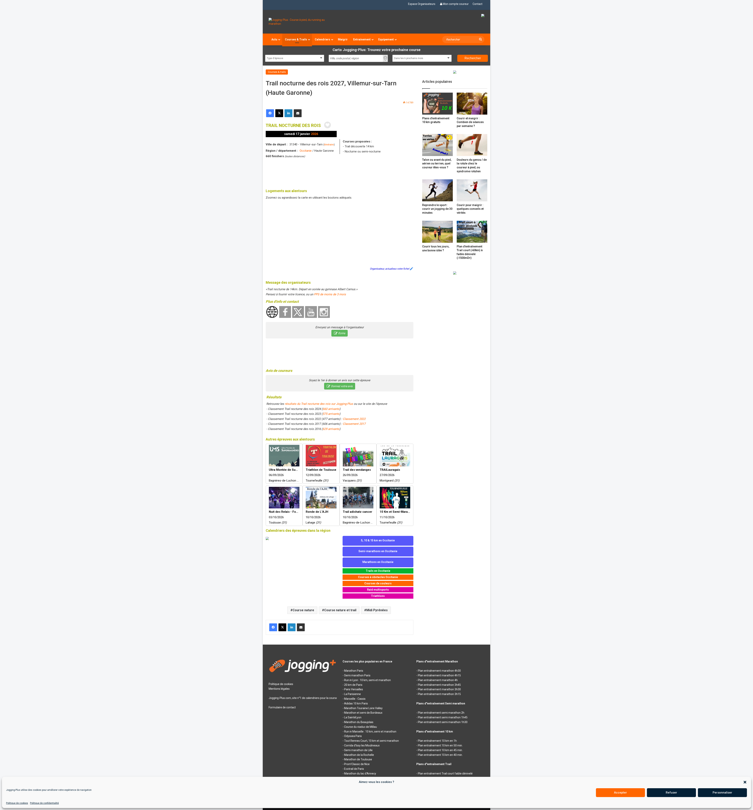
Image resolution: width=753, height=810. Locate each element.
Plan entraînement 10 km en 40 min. (440, 754)
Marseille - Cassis (355, 698)
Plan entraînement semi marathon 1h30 (442, 722)
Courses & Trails (296, 39)
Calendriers (322, 39)
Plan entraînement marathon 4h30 (439, 670)
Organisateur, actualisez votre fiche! (389, 268)
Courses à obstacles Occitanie (378, 577)
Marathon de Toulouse (358, 759)
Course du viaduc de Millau (360, 726)
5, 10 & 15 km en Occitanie (378, 540)
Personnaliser (722, 792)
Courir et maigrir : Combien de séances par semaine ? (470, 122)
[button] (745, 782)
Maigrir (343, 39)
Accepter (620, 792)
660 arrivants (331, 409)
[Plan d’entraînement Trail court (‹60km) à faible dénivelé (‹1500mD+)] (472, 232)
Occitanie (306, 150)
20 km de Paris (353, 684)
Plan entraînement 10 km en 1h (437, 740)
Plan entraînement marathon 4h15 (439, 675)
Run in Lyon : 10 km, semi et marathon (367, 680)
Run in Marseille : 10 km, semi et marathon (370, 731)
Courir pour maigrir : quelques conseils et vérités (470, 208)
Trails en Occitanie (378, 570)
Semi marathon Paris (357, 675)
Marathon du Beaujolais (358, 722)
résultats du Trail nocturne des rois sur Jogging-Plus (319, 404)
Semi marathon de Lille (358, 750)
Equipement (386, 39)
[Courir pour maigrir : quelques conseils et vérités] (472, 190)
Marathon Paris (353, 670)
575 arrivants (331, 414)
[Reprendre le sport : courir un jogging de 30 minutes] (437, 190)
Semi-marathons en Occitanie (377, 551)
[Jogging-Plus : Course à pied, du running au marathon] (303, 22)
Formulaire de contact (282, 707)
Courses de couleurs (378, 583)
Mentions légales (279, 688)
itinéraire (329, 144)
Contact (477, 3)
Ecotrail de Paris (354, 768)
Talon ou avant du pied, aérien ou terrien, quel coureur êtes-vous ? (436, 163)
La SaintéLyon (352, 717)
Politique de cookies (17, 803)
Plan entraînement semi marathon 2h (441, 712)
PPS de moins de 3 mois (330, 294)
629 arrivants (331, 429)
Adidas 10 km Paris (356, 703)
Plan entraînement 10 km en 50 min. (440, 745)
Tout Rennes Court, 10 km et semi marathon (371, 740)
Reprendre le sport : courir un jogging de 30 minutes (437, 208)
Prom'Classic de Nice (357, 764)
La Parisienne (352, 694)
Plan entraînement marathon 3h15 (439, 694)
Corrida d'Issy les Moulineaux (362, 745)
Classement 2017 (354, 424)
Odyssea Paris (353, 736)
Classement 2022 (354, 419)
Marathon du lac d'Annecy (360, 773)
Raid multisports (378, 589)
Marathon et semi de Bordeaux (363, 712)
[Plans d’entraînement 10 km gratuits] (437, 103)
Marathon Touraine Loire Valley (363, 708)
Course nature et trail (340, 610)
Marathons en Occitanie (377, 562)
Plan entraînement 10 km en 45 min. (440, 750)
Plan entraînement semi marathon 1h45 (442, 717)
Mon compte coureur (456, 3)
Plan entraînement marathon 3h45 (439, 684)
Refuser (671, 792)
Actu (274, 39)
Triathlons (378, 595)
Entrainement (362, 39)
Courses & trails (277, 71)
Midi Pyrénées (377, 610)
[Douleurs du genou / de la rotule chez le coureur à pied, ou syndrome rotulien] (472, 145)
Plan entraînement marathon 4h (438, 680)
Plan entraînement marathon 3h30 (439, 689)
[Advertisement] (339, 173)
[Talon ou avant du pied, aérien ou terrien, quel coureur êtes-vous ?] (437, 145)
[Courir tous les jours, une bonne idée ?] (437, 232)
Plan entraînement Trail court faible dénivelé (445, 773)
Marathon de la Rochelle (359, 754)
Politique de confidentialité (44, 803)
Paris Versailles (353, 689)
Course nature (303, 610)
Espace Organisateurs (421, 3)
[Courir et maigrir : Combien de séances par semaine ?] (472, 103)
